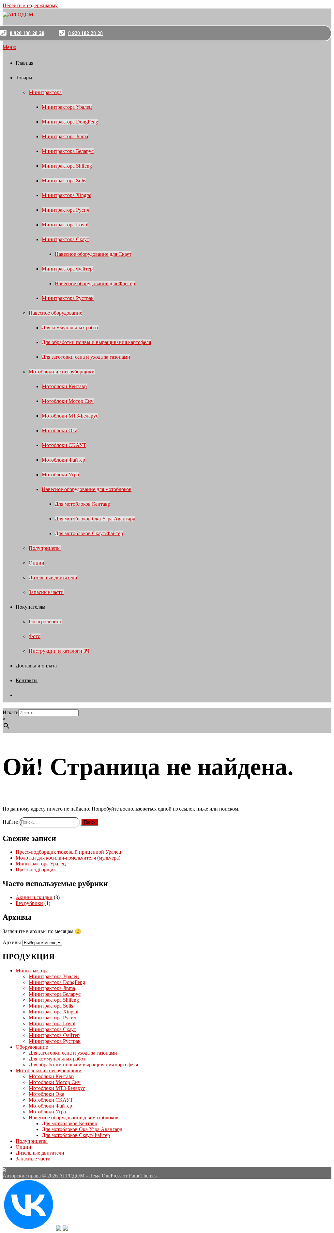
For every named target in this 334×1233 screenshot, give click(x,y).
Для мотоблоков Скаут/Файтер (89, 533)
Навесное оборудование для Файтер (95, 283)
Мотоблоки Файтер (63, 460)
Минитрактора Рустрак (68, 298)
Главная (24, 63)
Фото (34, 636)
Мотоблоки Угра (60, 474)
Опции (36, 563)
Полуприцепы (45, 548)
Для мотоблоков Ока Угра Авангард (95, 518)
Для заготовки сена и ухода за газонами (86, 357)
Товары (24, 77)
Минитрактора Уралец (67, 107)
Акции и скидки (34, 897)
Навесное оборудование (55, 313)
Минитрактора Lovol (65, 224)
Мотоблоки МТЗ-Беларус (70, 416)
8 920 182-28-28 (85, 33)
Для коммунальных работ (70, 327)
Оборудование (32, 1047)
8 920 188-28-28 (27, 33)
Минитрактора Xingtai (66, 195)
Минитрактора (45, 92)
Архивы (12, 942)
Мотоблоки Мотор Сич (68, 401)
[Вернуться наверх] (4, 1170)
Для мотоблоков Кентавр (82, 504)
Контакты (27, 680)
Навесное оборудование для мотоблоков (86, 489)
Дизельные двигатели (53, 577)
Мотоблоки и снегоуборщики (62, 371)
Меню (9, 47)
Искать (10, 712)
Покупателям (30, 607)
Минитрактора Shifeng (67, 166)
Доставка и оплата (36, 665)
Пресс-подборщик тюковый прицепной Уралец (68, 852)
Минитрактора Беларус (68, 151)
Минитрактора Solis (64, 180)
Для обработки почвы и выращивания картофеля (96, 342)
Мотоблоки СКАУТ (64, 445)
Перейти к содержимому (30, 5)
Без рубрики (29, 903)
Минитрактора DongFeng (70, 121)
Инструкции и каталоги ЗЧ (59, 651)
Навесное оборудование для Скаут (93, 254)
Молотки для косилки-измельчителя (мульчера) (68, 858)
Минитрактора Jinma (65, 136)
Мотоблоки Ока (59, 430)
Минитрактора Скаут (65, 239)
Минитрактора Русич (65, 210)
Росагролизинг (45, 621)
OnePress (111, 1175)
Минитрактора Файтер (67, 268)
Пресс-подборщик (36, 869)
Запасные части (46, 592)
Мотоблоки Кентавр (64, 386)
